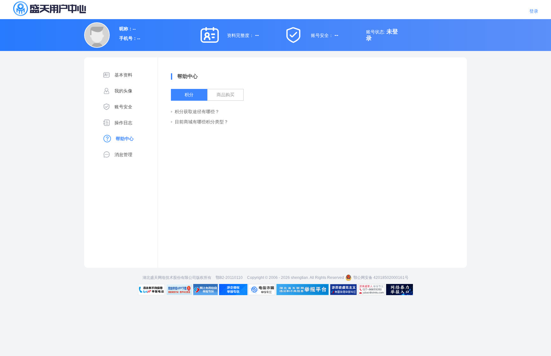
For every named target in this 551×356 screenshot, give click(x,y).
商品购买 (225, 94)
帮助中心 (125, 138)
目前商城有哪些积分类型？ (201, 121)
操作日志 (123, 122)
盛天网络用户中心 (60, 8)
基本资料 (123, 74)
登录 (533, 11)
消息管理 (123, 154)
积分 (189, 94)
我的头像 (123, 90)
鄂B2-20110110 (229, 277)
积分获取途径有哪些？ (197, 111)
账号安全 (123, 106)
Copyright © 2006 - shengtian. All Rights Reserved (295, 277)
